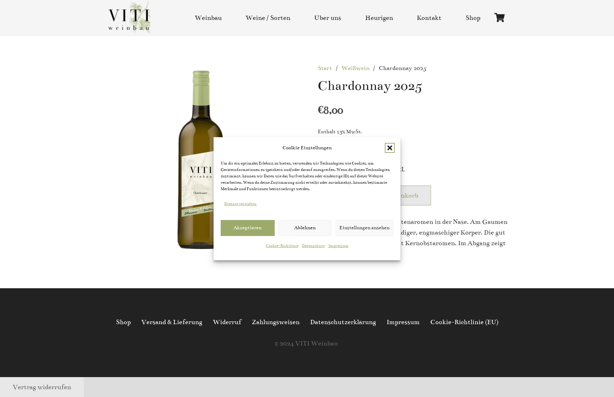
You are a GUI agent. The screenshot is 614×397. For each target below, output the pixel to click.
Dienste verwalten (240, 204)
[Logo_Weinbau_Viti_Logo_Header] (129, 18)
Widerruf (227, 322)
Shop (123, 322)
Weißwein (355, 68)
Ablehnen (305, 228)
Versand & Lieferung (171, 322)
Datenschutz (313, 245)
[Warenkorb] (499, 18)
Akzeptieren (247, 228)
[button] (389, 147)
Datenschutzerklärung (343, 322)
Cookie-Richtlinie (282, 245)
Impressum (338, 245)
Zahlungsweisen (276, 322)
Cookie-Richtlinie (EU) (464, 322)
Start (325, 68)
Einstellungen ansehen (364, 228)
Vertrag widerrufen (42, 387)
